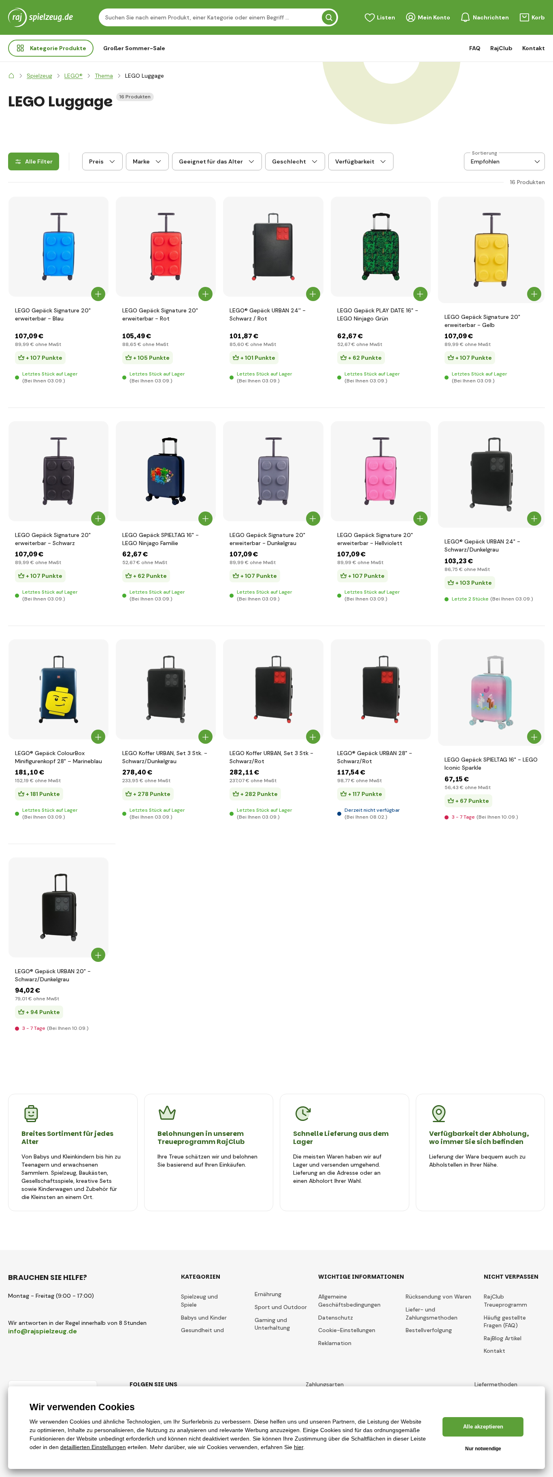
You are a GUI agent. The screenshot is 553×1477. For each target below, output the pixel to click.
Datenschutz (335, 1317)
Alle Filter (39, 161)
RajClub (501, 48)
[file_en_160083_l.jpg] (166, 689)
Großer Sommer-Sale (134, 48)
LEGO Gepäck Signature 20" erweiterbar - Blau (53, 314)
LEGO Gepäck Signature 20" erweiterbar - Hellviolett (375, 539)
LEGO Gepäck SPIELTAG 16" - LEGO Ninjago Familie (160, 539)
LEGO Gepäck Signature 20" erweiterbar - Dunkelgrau (267, 539)
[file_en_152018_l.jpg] (381, 246)
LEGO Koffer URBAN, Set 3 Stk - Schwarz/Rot (271, 757)
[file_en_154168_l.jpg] (58, 246)
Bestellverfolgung (429, 1330)
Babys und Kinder (204, 1317)
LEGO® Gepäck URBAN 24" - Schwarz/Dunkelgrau (482, 545)
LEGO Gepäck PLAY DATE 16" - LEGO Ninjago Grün (377, 314)
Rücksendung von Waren (438, 1296)
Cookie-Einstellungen (346, 1330)
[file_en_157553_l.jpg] (166, 471)
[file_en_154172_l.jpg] (381, 471)
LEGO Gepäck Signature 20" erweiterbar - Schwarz (53, 539)
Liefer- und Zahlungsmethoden (431, 1313)
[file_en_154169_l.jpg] (491, 250)
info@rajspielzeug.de (42, 1331)
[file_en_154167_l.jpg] (166, 246)
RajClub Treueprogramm (505, 1300)
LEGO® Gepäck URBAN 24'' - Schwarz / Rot (268, 314)
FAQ (475, 48)
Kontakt (533, 48)
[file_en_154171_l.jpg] (273, 471)
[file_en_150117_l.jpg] (491, 474)
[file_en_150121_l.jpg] (58, 689)
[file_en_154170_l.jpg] (58, 471)
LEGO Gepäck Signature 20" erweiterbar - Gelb (482, 321)
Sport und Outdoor (281, 1307)
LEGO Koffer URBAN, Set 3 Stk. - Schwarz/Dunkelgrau (164, 757)
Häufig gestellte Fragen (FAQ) (505, 1321)
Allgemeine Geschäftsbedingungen (349, 1300)
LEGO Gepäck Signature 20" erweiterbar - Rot (160, 314)
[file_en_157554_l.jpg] (491, 693)
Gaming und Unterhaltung (272, 1324)
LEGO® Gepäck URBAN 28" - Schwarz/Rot (374, 757)
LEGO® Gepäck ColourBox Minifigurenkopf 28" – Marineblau (58, 757)
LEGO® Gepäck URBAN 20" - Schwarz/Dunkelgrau (53, 975)
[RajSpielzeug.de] (11, 76)
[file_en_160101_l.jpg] (273, 689)
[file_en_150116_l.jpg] (58, 907)
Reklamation (334, 1343)
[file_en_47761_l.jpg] (273, 246)
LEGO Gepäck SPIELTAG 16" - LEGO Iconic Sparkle (491, 763)
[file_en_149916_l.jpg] (381, 689)
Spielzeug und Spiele (199, 1300)
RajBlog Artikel (502, 1338)
